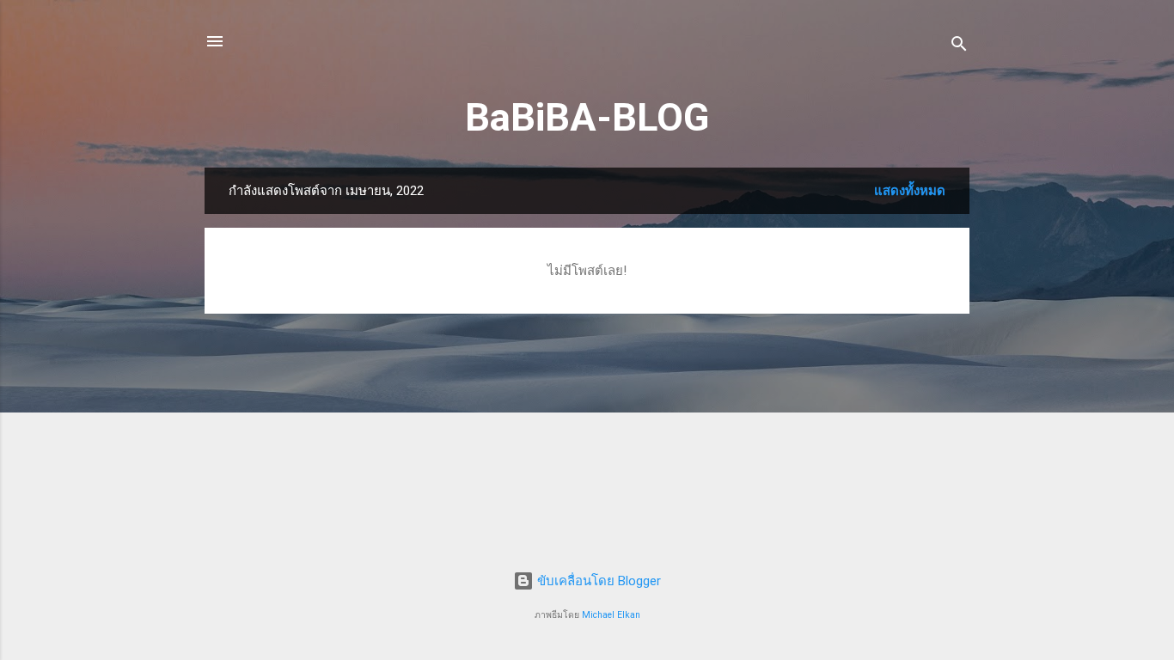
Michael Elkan (611, 614)
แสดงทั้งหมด (909, 191)
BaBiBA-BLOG (587, 117)
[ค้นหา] (959, 47)
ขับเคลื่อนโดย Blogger (597, 581)
